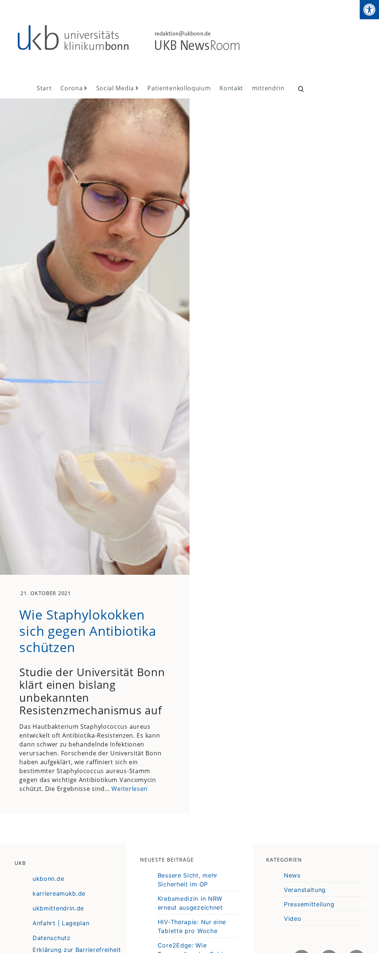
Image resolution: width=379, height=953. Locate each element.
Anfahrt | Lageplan (61, 923)
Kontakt (231, 88)
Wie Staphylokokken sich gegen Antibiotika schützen (87, 630)
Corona (71, 88)
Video (293, 918)
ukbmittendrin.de (58, 908)
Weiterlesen (129, 789)
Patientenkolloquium (179, 88)
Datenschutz (52, 938)
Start (44, 88)
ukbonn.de (48, 878)
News (292, 875)
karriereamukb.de (59, 893)
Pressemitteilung (309, 904)
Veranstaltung (305, 889)
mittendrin (268, 88)
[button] (369, 9)
